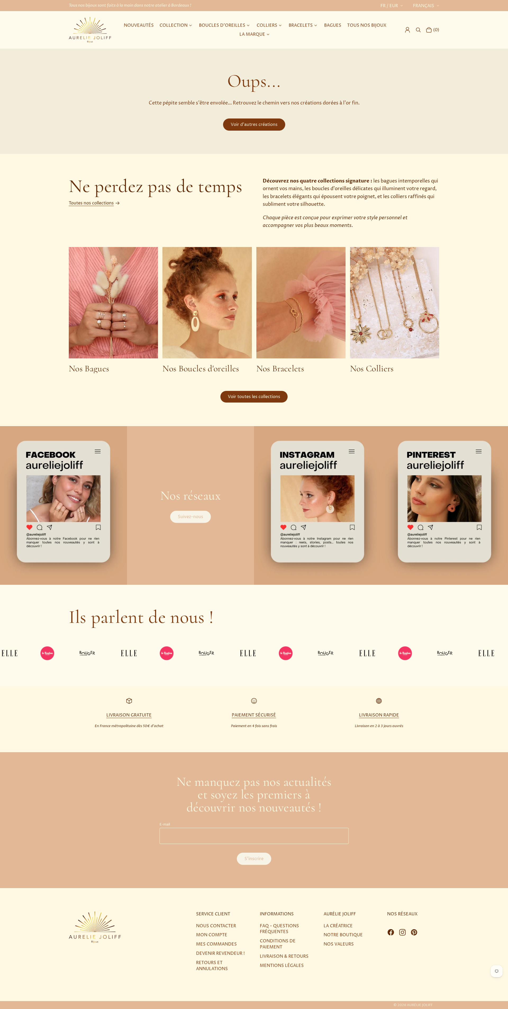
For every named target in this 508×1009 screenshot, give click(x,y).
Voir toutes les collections (254, 397)
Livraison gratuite (129, 715)
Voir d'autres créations (254, 124)
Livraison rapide (379, 715)
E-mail (165, 825)
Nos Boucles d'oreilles (200, 368)
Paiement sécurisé (254, 715)
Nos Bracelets (280, 368)
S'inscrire (254, 859)
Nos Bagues (89, 368)
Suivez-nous (190, 517)
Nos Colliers (372, 368)
